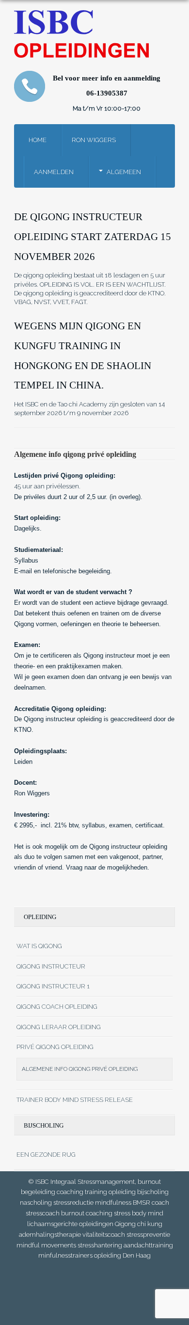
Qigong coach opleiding (56, 1006)
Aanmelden (54, 172)
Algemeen (124, 172)
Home (38, 140)
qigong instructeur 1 (53, 986)
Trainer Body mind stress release (74, 1099)
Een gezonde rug (46, 1154)
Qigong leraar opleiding (58, 1027)
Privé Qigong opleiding (55, 1046)
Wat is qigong (39, 946)
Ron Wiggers (94, 140)
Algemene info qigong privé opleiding (80, 1069)
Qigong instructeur (50, 966)
